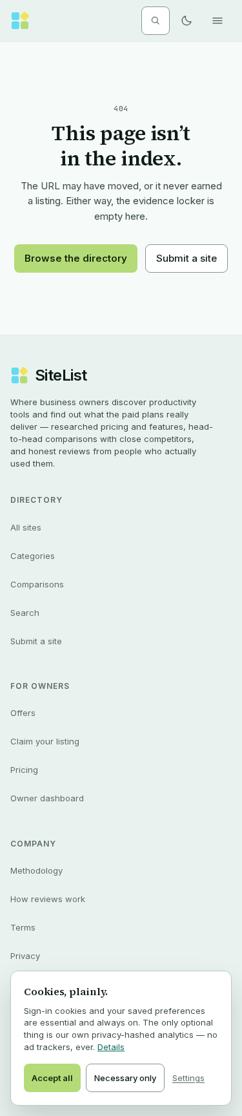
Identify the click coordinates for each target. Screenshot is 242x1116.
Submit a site (186, 258)
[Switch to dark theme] (186, 20)
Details (111, 1047)
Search (24, 612)
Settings (188, 1078)
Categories (32, 556)
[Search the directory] (155, 20)
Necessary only (125, 1078)
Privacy (25, 956)
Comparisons (37, 584)
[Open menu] (217, 20)
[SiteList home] (20, 20)
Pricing (24, 769)
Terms (22, 927)
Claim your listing (44, 741)
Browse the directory (76, 258)
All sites (25, 527)
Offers (22, 713)
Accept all (52, 1078)
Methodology (36, 870)
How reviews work (47, 899)
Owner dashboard (47, 798)
